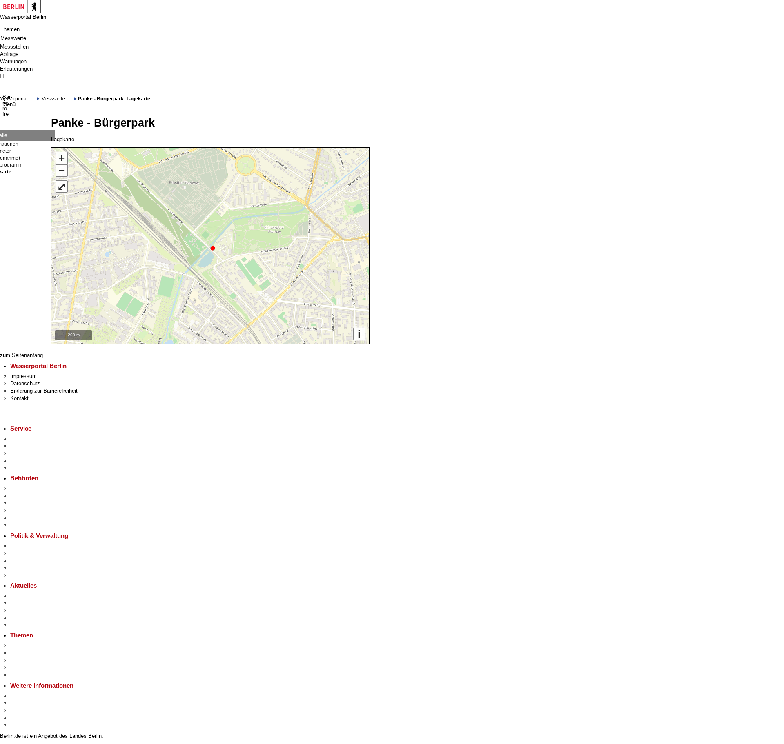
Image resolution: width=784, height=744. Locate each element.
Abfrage (9, 54)
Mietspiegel (23, 667)
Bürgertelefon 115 (30, 453)
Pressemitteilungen (33, 596)
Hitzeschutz (24, 625)
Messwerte (13, 38)
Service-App (24, 438)
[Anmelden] (392, 76)
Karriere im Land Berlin (37, 553)
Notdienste (23, 461)
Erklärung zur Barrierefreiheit (44, 391)
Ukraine (19, 618)
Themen (10, 29)
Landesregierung (29, 546)
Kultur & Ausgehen (32, 696)
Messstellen (14, 47)
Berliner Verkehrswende (38, 653)
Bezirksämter (26, 503)
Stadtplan (21, 725)
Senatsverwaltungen (34, 496)
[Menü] (3, 91)
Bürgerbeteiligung (30, 560)
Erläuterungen (16, 69)
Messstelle (53, 98)
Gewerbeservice (29, 468)
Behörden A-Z (26, 488)
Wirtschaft (22, 710)
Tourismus (22, 703)
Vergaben (21, 575)
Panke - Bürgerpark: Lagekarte (114, 98)
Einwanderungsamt (32, 525)
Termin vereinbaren (32, 446)
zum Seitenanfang (21, 355)
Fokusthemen (26, 645)
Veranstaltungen (29, 610)
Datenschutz (25, 383)
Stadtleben (23, 718)
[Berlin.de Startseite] (20, 6)
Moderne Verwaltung (34, 660)
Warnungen (13, 61)
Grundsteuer (24, 675)
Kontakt (19, 398)
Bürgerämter (24, 510)
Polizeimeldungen (31, 603)
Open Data (23, 568)
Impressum (23, 376)
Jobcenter (21, 518)
